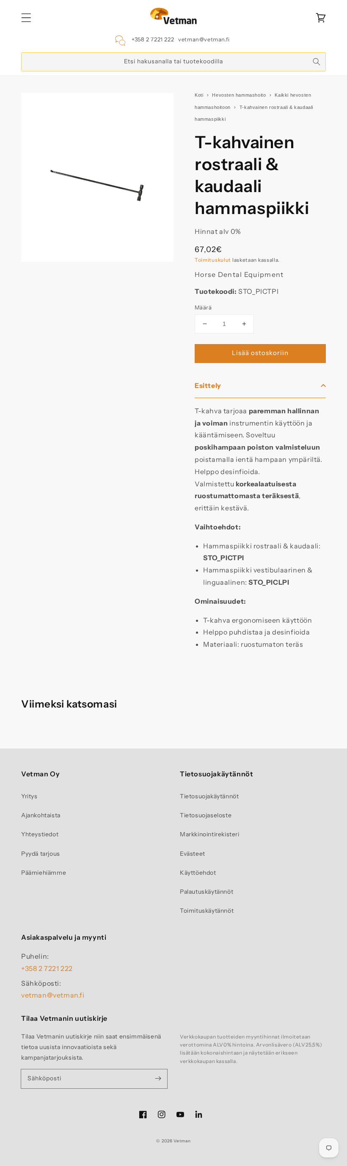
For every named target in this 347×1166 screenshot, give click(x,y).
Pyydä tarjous (40, 853)
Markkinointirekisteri (210, 834)
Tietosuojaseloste (205, 815)
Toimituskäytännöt (207, 910)
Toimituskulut (213, 260)
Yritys (29, 796)
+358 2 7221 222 (153, 39)
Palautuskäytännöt (206, 891)
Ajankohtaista (41, 815)
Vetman (182, 1141)
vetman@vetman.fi (204, 39)
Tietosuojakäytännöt (209, 796)
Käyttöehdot (198, 872)
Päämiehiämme (43, 872)
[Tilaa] (158, 1078)
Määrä (203, 307)
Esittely (208, 385)
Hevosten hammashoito (239, 95)
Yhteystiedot (39, 834)
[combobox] (173, 61)
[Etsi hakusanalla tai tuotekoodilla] (316, 61)
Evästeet (192, 853)
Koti (199, 95)
